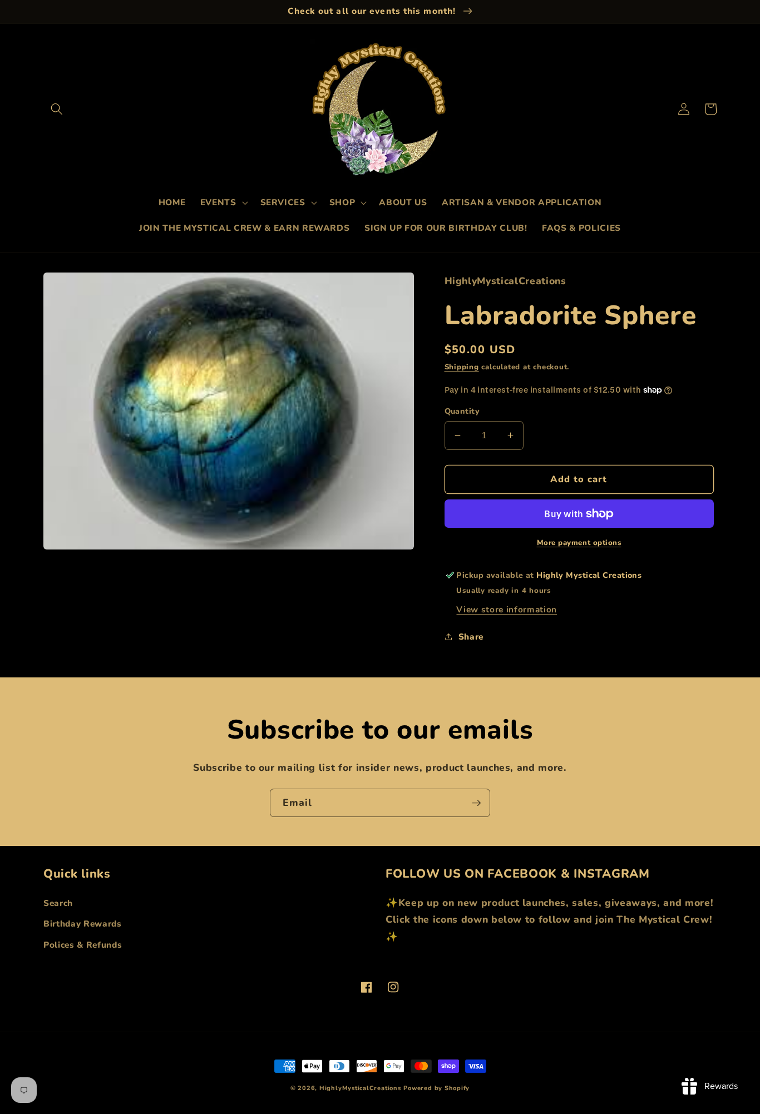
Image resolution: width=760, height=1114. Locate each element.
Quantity (462, 410)
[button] (56, 109)
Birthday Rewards (82, 923)
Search (58, 903)
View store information (506, 609)
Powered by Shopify (436, 1088)
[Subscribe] (476, 803)
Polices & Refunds (82, 944)
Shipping (462, 367)
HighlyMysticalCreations (360, 1088)
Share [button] (470, 636)
